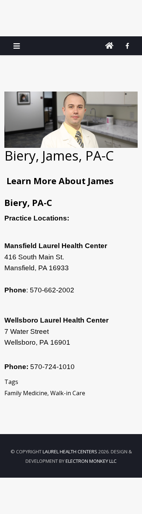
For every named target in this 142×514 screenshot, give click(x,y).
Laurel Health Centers (70, 451)
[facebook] (127, 46)
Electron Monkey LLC (91, 461)
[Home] (109, 45)
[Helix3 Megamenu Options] (16, 45)
